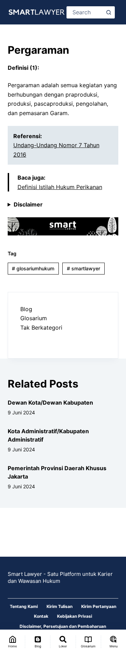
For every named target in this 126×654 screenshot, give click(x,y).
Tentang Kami (24, 606)
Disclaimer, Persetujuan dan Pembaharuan (63, 626)
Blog (26, 309)
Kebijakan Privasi (74, 616)
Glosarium (33, 318)
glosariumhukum (33, 268)
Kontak (41, 616)
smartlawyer (83, 268)
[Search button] (108, 12)
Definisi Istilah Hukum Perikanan (60, 186)
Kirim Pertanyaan (98, 606)
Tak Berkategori (41, 327)
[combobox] (85, 12)
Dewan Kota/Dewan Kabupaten (50, 402)
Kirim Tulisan (59, 606)
